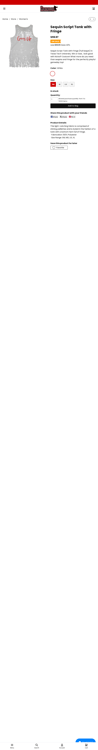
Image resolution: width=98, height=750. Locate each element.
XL (72, 84)
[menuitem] (90, 19)
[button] (59, 148)
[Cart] (93, 8)
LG (66, 84)
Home (5, 19)
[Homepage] (49, 9)
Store (13, 19)
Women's (23, 19)
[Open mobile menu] (4, 8)
